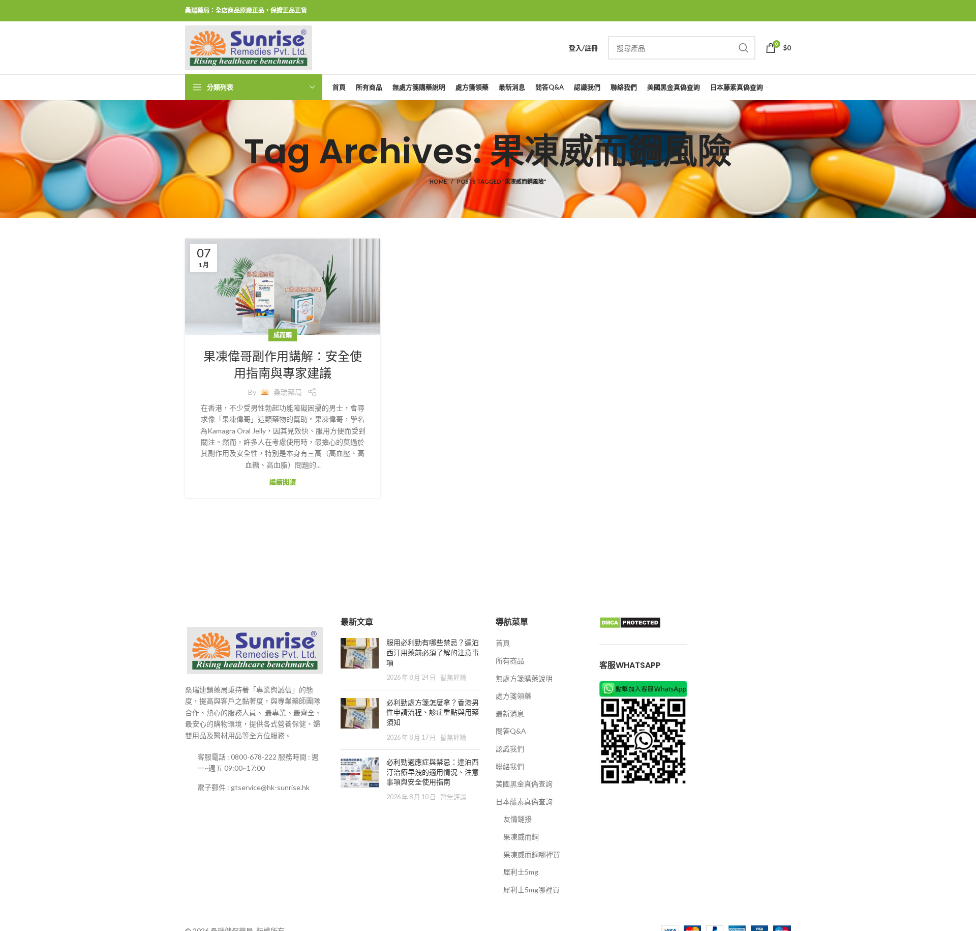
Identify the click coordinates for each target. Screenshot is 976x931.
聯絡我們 (510, 766)
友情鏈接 (517, 818)
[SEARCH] (743, 48)
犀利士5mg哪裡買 (531, 889)
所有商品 (510, 660)
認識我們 (510, 748)
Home (438, 181)
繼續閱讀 (282, 482)
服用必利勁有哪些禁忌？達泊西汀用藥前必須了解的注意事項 (432, 652)
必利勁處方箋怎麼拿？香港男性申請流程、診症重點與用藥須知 (432, 712)
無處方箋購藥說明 (524, 678)
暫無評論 (453, 677)
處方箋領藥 (513, 695)
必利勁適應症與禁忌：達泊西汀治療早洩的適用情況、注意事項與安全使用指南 (432, 772)
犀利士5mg (520, 871)
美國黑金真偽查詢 (524, 783)
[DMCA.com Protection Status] (630, 622)
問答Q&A (511, 730)
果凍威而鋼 (521, 836)
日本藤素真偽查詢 (524, 801)
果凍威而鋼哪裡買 (531, 854)
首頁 (503, 642)
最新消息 (510, 713)
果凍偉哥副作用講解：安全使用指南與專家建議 (282, 365)
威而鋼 (282, 335)
